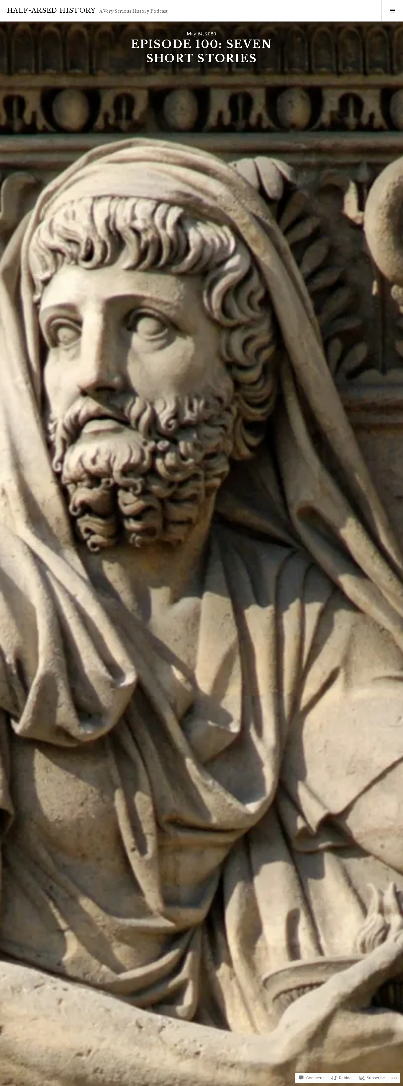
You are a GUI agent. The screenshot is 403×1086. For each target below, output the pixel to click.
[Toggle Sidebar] (392, 10)
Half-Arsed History (51, 10)
